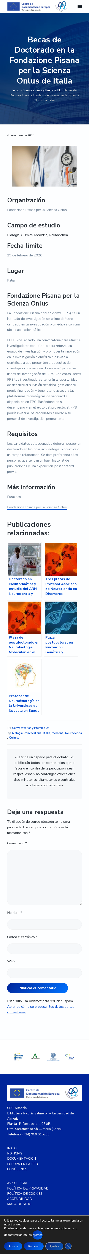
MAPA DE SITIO (19, 1204)
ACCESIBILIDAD (19, 1199)
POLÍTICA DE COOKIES (24, 1193)
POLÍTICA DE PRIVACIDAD (28, 1188)
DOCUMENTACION (21, 1158)
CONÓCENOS (17, 1169)
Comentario (17, 843)
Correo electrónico (22, 937)
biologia (17, 733)
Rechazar (33, 1246)
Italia (46, 733)
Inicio (16, 90)
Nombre (14, 912)
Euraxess (14, 496)
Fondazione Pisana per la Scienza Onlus (37, 507)
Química (14, 738)
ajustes (38, 1235)
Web (11, 961)
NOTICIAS (14, 1153)
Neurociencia (73, 733)
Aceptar (13, 1246)
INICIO (12, 1148)
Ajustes (54, 1246)
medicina (57, 733)
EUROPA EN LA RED (22, 1164)
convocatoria (32, 733)
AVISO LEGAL (17, 1183)
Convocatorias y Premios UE (41, 90)
